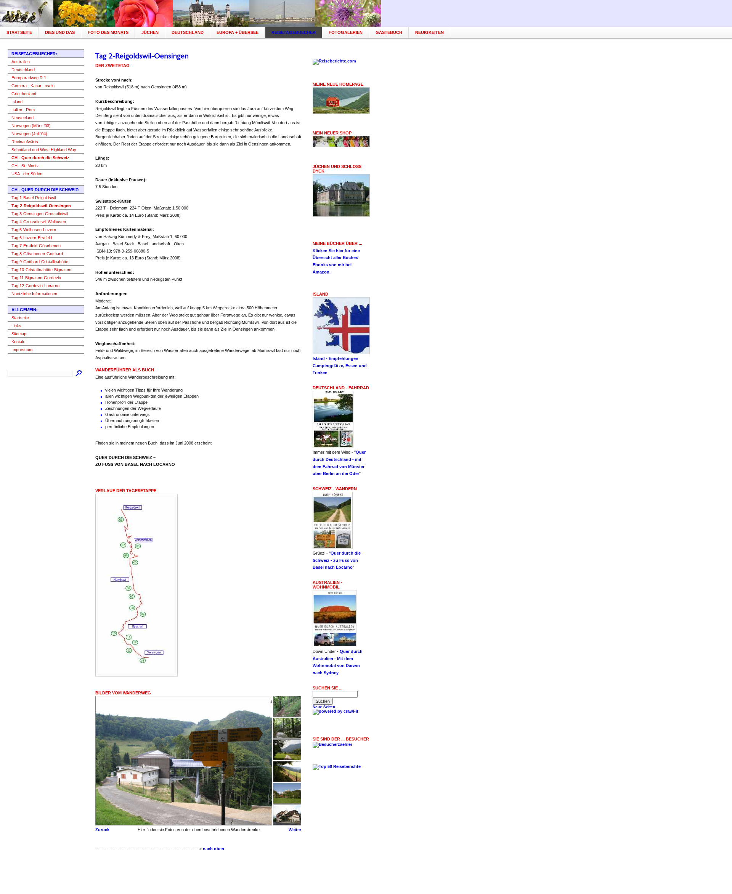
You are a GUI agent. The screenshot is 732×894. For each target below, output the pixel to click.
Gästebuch (389, 32)
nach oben (213, 848)
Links (16, 325)
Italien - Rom (23, 109)
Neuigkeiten (429, 32)
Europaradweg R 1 (28, 77)
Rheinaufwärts (24, 141)
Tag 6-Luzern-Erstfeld (31, 237)
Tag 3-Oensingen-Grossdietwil (39, 213)
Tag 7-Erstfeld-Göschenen (36, 245)
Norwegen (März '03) (31, 125)
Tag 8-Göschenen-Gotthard (37, 253)
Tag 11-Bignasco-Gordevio (36, 277)
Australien (20, 61)
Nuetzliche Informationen (34, 293)
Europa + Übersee (237, 32)
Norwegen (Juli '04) (29, 133)
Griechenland (23, 93)
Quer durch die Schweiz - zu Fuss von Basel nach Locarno (337, 560)
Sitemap (18, 333)
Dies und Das (60, 32)
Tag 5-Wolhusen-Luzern (33, 229)
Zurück (102, 829)
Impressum (21, 349)
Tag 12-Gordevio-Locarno (35, 285)
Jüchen (150, 32)
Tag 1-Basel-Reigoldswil (33, 197)
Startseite (19, 32)
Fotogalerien (346, 32)
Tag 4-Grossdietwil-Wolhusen (38, 221)
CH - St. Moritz (25, 165)
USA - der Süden (26, 173)
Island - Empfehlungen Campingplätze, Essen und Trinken (340, 365)
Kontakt (18, 341)
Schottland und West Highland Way (43, 149)
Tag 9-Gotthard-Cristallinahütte (39, 261)
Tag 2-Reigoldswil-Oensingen (41, 205)
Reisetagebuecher (293, 32)
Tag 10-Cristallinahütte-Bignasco (41, 269)
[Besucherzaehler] (332, 744)
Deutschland (188, 32)
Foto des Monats (108, 32)
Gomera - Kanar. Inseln (33, 85)
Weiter (295, 829)
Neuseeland (22, 117)
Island (16, 101)
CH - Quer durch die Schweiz (40, 157)
